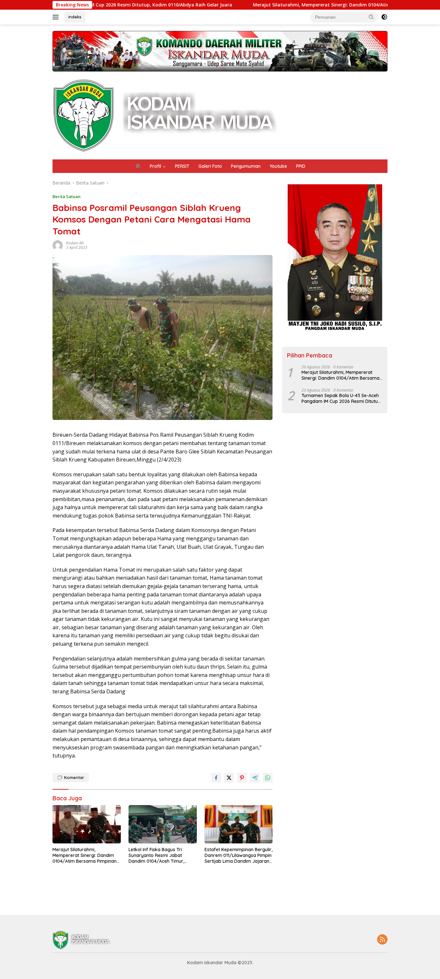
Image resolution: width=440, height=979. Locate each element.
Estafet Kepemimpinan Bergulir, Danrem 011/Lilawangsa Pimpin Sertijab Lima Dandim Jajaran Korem (239, 855)
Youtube (278, 166)
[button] (371, 17)
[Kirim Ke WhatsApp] (268, 778)
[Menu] (57, 17)
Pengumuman (246, 166)
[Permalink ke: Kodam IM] (58, 245)
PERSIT (182, 166)
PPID (300, 166)
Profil (155, 166)
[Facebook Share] (216, 778)
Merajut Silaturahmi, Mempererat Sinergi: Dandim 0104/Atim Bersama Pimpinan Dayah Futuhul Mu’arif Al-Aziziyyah (85, 855)
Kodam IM (74, 243)
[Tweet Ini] (229, 778)
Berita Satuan (67, 196)
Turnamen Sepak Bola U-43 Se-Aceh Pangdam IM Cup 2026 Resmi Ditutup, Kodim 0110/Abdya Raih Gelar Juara (341, 398)
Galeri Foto (210, 166)
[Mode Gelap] (384, 17)
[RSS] (382, 940)
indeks (74, 16)
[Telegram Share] (255, 778)
